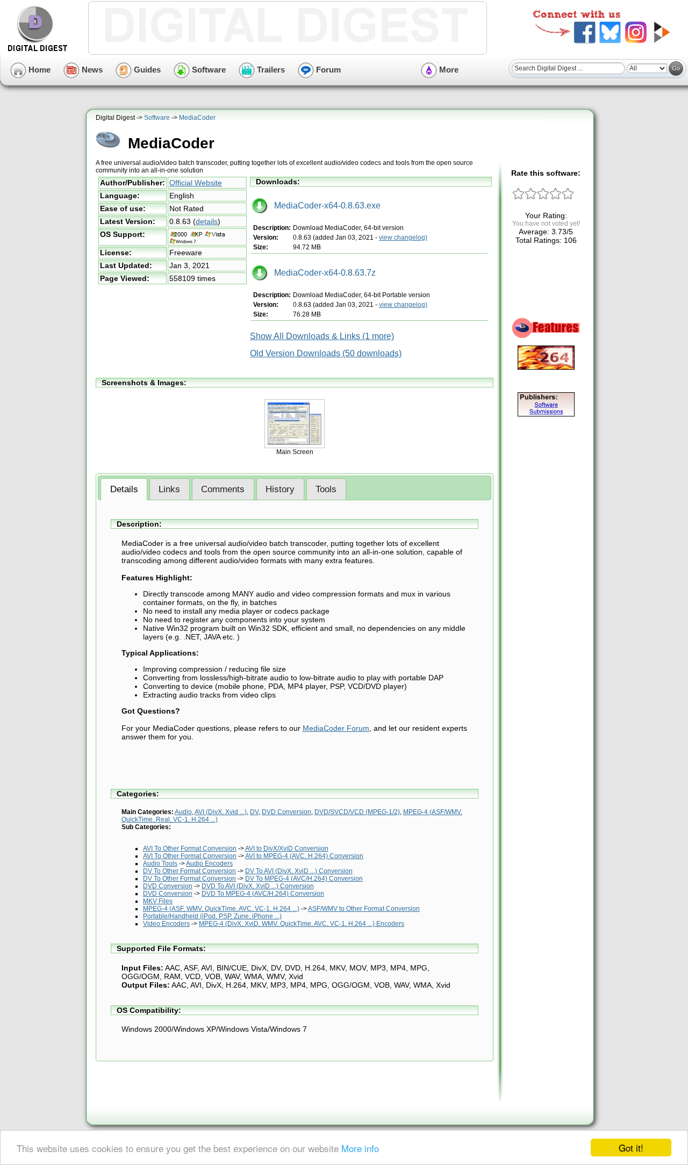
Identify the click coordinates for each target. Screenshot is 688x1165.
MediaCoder (197, 117)
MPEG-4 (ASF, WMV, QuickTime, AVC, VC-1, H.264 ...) (221, 908)
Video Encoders (166, 923)
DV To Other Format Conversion (189, 871)
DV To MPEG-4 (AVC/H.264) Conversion (304, 878)
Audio (183, 812)
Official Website (195, 182)
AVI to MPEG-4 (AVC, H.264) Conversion (304, 856)
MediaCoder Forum (336, 728)
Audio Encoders (209, 863)
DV (254, 812)
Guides (146, 69)
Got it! (631, 1147)
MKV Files (158, 901)
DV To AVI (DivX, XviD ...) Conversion (299, 871)
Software (208, 69)
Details (124, 489)
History (280, 489)
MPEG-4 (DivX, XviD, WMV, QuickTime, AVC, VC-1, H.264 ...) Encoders (301, 923)
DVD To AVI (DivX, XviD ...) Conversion (258, 886)
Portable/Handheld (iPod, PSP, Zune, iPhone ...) (212, 916)
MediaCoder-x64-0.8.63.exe (324, 205)
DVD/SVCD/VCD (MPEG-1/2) (357, 812)
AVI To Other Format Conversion (189, 848)
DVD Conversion (286, 812)
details (207, 221)
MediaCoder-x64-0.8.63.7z (322, 272)
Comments (223, 489)
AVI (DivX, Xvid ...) (221, 812)
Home (38, 69)
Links (169, 489)
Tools (326, 489)
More (447, 69)
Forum (327, 69)
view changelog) (403, 237)
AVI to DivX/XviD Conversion (286, 848)
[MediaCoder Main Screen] (294, 446)
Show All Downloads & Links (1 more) (322, 336)
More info (360, 1148)
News (91, 69)
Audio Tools (160, 863)
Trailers (270, 69)
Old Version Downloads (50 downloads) (326, 353)
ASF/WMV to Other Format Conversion (364, 908)
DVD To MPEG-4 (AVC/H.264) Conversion (263, 893)
